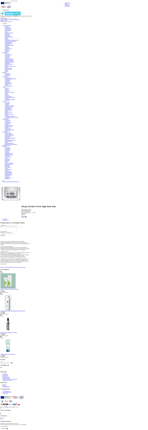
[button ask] (26, 216)
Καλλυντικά (5, 52)
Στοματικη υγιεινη (8, 171)
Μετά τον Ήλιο (8, 74)
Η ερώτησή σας (3, 231)
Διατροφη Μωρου (8, 135)
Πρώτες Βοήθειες (8, 169)
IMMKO (6, 406)
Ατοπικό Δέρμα (8, 156)
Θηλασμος (7, 139)
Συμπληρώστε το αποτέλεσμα (6, 232)
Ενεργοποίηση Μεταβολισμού (10, 78)
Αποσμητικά (7, 102)
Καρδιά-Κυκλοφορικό (9, 32)
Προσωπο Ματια (8, 96)
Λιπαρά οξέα (7, 34)
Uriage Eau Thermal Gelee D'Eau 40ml (7, 354)
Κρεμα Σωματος (8, 109)
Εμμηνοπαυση (7, 107)
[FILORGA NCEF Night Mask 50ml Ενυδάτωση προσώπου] (10, 203)
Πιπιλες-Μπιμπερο (8, 141)
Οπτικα (6, 168)
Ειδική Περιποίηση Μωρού (10, 138)
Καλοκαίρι (5, 72)
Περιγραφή (5, 218)
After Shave (7, 88)
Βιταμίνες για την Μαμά (9, 134)
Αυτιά (6, 157)
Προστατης (7, 95)
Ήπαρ (6, 31)
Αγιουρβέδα (7, 147)
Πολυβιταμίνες (8, 44)
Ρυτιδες (6, 70)
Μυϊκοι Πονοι (7, 165)
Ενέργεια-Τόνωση (8, 29)
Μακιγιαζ (7, 65)
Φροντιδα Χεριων (8, 173)
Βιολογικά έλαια (8, 177)
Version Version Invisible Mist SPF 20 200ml (8, 332)
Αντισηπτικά (7, 155)
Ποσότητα (23, 214)
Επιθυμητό (2, 292)
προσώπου (21, 267)
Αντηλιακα (7, 121)
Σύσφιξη (6, 71)
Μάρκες (66, 3)
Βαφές (6, 93)
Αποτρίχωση (7, 57)
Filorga (29, 209)
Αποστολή (2, 235)
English (7, 10)
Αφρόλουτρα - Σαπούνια (9, 92)
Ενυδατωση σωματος (9, 59)
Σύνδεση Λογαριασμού (4, 19)
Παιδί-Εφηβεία (5, 119)
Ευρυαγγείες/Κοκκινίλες (9, 61)
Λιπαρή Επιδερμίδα (8, 64)
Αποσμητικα (7, 90)
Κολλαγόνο (7, 33)
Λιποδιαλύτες (7, 81)
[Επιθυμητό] (25, 216)
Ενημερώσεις (5, 393)
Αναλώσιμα (7, 152)
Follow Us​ (2, 418)
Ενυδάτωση (16, 267)
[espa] (5, 8)
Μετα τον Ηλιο (8, 128)
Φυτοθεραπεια (7, 175)
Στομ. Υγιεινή (7, 130)
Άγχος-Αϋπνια (7, 148)
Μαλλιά (6, 110)
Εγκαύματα (7, 160)
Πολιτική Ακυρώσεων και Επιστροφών (10, 379)
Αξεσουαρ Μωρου (8, 133)
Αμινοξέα (7, 26)
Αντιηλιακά (7, 73)
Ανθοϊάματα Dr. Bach (9, 154)
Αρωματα (7, 91)
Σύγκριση (6, 292)
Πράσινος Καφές (8, 83)
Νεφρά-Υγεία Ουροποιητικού (10, 41)
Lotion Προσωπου (8, 54)
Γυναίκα (4, 101)
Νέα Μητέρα (5, 131)
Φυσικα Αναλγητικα (8, 174)
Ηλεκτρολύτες (7, 30)
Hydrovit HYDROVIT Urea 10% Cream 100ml (9, 289)
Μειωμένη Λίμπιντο (8, 111)
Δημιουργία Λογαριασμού (14, 19)
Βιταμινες (7, 124)
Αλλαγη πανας (7, 132)
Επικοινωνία (67, 6)
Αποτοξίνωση (7, 77)
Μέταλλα (6, 39)
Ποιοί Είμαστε (67, 2)
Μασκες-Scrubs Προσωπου (10, 66)
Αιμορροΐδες (7, 150)
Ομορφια (6, 113)
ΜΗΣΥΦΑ (7, 178)
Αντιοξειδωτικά (8, 28)
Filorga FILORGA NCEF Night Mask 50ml (11, 181)
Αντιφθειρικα (7, 123)
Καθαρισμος (7, 63)
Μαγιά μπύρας (7, 35)
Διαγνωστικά (7, 159)
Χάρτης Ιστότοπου (6, 386)
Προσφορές (5, 385)
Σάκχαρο (6, 46)
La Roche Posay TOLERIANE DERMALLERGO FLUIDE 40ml (12, 310)
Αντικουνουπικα (8, 122)
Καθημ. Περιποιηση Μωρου (10, 140)
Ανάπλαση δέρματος (9, 153)
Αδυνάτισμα (5, 76)
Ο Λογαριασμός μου (6, 391)
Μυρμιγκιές (7, 166)
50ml (13, 267)
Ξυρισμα (6, 94)
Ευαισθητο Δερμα (8, 126)
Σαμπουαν (7, 98)
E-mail (5, 226)
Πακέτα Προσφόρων (6, 145)
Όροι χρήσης (5, 376)
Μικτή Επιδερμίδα (8, 68)
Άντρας (4, 86)
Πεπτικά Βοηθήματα (9, 43)
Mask (11, 267)
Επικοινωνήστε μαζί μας (7, 380)
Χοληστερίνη (7, 50)
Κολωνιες (7, 127)
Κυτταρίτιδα (7, 80)
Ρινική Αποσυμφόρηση (9, 143)
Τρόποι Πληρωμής (6, 378)
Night (8, 267)
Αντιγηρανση (7, 55)
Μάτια (6, 67)
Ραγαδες (6, 142)
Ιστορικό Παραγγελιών (7, 392)
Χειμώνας (7, 176)
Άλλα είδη (5, 146)
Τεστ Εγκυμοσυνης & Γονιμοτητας (11, 117)
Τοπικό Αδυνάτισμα (8, 85)
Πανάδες (6, 115)
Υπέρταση (7, 49)
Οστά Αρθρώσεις (8, 42)
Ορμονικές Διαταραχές (9, 114)
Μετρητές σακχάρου (9, 164)
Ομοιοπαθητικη (8, 167)
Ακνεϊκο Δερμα (8, 120)
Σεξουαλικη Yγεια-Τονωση (10, 99)
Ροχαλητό (7, 170)
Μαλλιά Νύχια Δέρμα (9, 36)
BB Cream (7, 53)
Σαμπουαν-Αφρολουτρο (9, 129)
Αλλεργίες (7, 151)
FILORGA (2, 267)
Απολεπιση (7, 56)
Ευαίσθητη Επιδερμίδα (9, 60)
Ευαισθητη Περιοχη (8, 108)
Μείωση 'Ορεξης (8, 82)
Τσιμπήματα (7, 75)
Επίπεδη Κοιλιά (8, 79)
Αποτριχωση (7, 103)
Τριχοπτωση (7, 100)
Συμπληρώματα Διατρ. (7, 25)
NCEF (6, 267)
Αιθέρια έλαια (7, 149)
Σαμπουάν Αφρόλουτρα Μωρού (11, 144)
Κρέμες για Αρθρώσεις (9, 163)
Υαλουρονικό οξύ (8, 48)
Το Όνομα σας (3, 225)
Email (1, 361)
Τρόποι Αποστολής (6, 377)
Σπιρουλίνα (7, 47)
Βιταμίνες (7, 51)
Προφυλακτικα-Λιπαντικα (10, 97)
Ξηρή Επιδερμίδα (8, 69)
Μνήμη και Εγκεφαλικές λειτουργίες (12, 40)
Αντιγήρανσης (7, 27)
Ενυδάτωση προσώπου (9, 58)
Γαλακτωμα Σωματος (9, 106)
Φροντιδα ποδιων (8, 172)
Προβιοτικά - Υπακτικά (9, 45)
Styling (6, 89)
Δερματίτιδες (7, 158)
